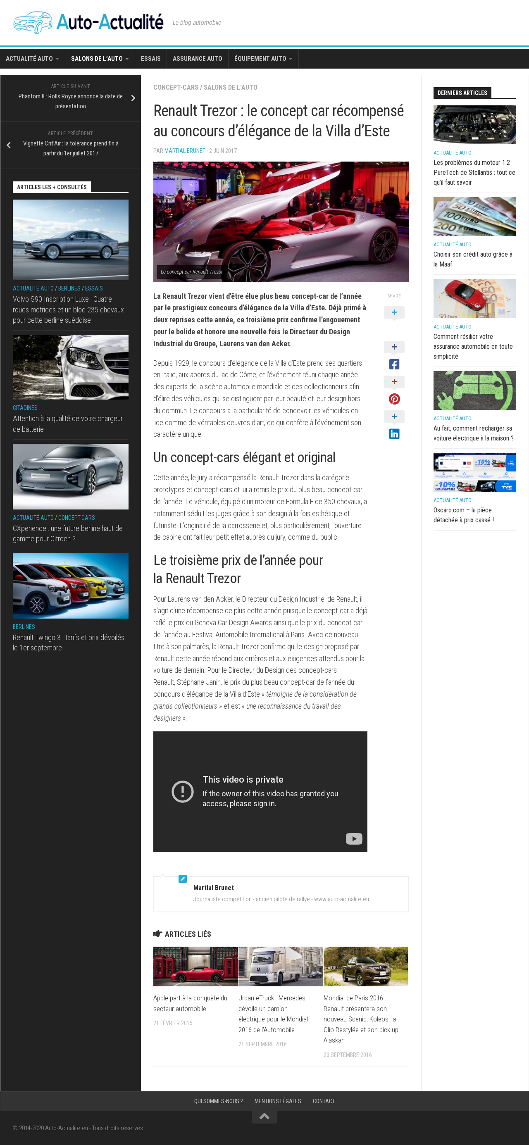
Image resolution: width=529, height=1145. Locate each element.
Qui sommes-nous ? (218, 1101)
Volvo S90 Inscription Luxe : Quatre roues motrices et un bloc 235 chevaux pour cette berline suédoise (68, 309)
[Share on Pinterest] (394, 391)
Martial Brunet (184, 151)
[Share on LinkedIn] (394, 425)
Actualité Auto (29, 58)
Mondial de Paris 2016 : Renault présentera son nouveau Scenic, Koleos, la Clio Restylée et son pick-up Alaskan (361, 1019)
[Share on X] (394, 321)
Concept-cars (175, 87)
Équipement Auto (260, 58)
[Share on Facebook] (394, 356)
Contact (324, 1101)
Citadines (25, 408)
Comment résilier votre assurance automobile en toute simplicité (473, 346)
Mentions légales (278, 1101)
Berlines (69, 288)
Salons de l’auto (97, 58)
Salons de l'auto (230, 87)
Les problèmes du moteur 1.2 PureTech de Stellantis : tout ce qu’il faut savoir (474, 172)
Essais (151, 58)
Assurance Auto (197, 58)
